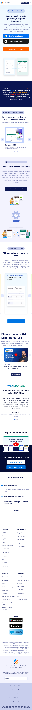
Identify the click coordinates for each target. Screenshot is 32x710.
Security (16, 694)
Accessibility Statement (16, 698)
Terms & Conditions (16, 686)
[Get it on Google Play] (16, 620)
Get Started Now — (16, 189)
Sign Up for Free (24, 2)
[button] (2, 139)
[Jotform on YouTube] (22, 707)
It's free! (16, 53)
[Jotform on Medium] (13, 707)
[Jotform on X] (6, 707)
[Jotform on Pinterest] (19, 707)
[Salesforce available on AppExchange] (16, 632)
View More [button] (16, 510)
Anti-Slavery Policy (16, 702)
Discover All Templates (16, 321)
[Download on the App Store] (16, 626)
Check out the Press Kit (16, 462)
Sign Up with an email (16, 49)
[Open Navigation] (30, 2)
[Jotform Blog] (16, 707)
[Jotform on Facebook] (3, 707)
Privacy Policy (16, 690)
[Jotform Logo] (2, 2)
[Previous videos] (2, 354)
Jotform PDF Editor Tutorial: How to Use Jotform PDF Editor (15, 368)
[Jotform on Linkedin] (10, 707)
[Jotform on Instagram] (25, 707)
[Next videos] (30, 354)
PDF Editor (7, 2)
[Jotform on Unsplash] (28, 707)
